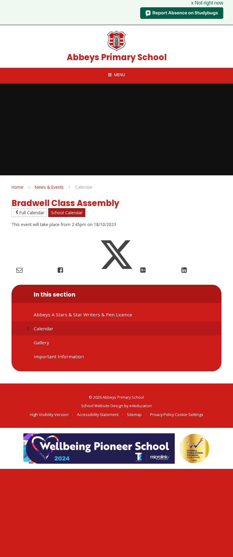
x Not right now (207, 2)
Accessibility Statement (98, 414)
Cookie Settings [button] (189, 414)
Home (17, 187)
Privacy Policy (162, 414)
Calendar (84, 187)
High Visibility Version (49, 414)
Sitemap (134, 414)
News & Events (49, 187)
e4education (140, 405)
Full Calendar (31, 212)
